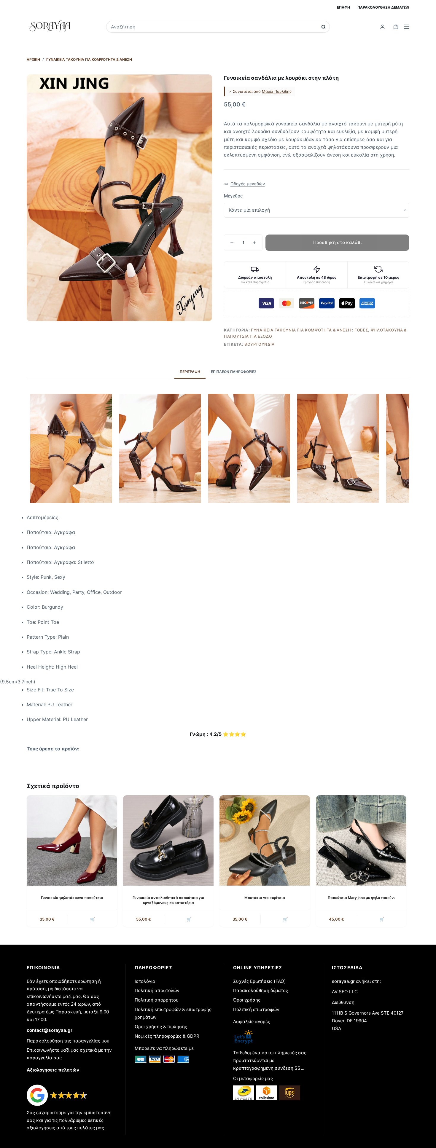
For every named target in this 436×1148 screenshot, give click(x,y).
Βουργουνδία (259, 344)
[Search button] (323, 27)
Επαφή (343, 7)
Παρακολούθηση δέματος (260, 990)
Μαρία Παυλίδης (277, 91)
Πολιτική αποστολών (157, 990)
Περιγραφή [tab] (190, 371)
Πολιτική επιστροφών (256, 1009)
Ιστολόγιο (145, 981)
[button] (244, 184)
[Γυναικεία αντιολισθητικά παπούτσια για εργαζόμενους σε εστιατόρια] (168, 840)
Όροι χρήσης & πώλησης (161, 1026)
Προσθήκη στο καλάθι (337, 242)
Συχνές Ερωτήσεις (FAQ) (259, 981)
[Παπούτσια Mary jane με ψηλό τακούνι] (361, 840)
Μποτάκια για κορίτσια (264, 897)
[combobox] (214, 27)
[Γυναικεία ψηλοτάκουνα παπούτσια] (72, 840)
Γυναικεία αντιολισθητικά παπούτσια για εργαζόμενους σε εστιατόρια (168, 900)
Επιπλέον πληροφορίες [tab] (234, 371)
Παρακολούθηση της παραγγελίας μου (68, 1041)
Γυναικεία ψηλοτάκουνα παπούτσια (72, 897)
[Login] (382, 27)
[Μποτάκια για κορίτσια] (264, 840)
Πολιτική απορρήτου (157, 1000)
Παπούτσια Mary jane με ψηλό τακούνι (361, 897)
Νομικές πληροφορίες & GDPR (167, 1036)
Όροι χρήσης (246, 1000)
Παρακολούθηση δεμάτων (383, 7)
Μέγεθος (233, 196)
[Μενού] (406, 26)
